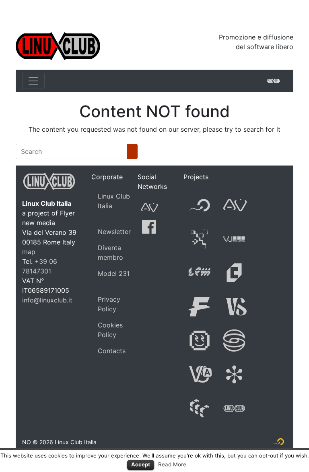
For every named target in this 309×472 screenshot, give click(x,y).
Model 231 (114, 273)
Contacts (112, 351)
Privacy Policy (109, 304)
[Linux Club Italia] (58, 45)
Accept (140, 464)
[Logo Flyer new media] (278, 443)
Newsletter (114, 232)
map (28, 252)
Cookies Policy (110, 330)
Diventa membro (110, 252)
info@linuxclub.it (47, 300)
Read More (172, 464)
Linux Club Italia (114, 201)
